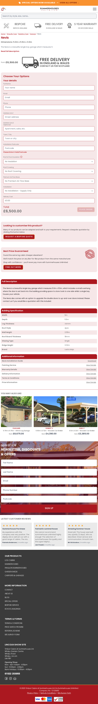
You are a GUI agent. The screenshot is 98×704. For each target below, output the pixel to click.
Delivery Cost (8, 199)
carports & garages (14, 576)
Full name (7, 84)
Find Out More (13, 267)
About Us (9, 594)
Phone (5, 103)
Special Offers (11, 601)
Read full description (10, 51)
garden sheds (11, 572)
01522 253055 (12, 674)
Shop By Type (12, 34)
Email (5, 93)
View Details (91, 365)
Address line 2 (8, 124)
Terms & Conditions (13, 623)
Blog (7, 598)
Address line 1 (8, 113)
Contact (9, 590)
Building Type (23, 34)
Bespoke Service (12, 605)
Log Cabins (10, 560)
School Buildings (12, 609)
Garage (33, 34)
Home (3, 34)
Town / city (7, 134)
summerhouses (11, 564)
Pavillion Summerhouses (15, 568)
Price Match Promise (14, 627)
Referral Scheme (12, 631)
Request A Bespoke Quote (19, 237)
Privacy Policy (32, 693)
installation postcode (15, 148)
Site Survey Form (12, 635)
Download (92, 361)
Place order (86, 209)
